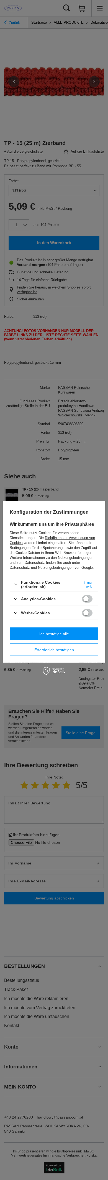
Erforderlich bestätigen (54, 649)
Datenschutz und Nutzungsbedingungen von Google (51, 567)
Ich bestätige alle (54, 633)
